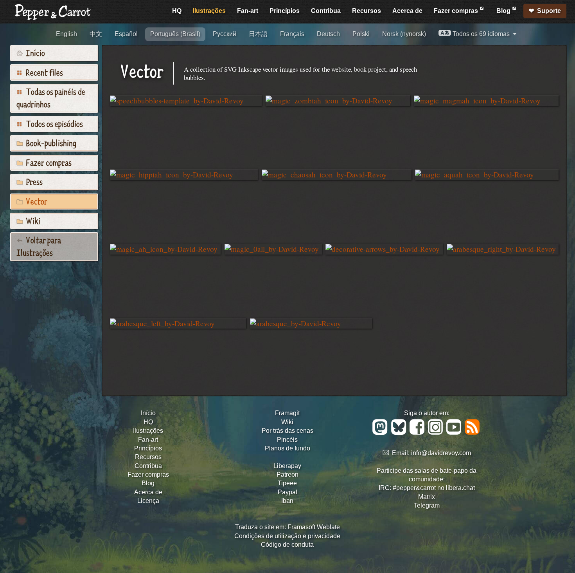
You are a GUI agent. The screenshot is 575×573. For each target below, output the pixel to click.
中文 (96, 34)
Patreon (287, 474)
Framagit (287, 413)
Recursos (366, 10)
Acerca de (407, 10)
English (66, 34)
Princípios (285, 10)
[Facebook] (418, 432)
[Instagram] (437, 432)
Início (34, 52)
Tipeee (287, 483)
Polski (361, 34)
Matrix (426, 496)
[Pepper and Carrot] (53, 18)
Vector (35, 201)
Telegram (427, 505)
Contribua (326, 10)
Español (126, 34)
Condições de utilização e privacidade (287, 536)
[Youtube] (455, 432)
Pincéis (287, 439)
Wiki (32, 220)
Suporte (549, 10)
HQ (176, 10)
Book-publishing (50, 142)
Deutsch (328, 34)
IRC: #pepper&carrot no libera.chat (427, 487)
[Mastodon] (381, 432)
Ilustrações (209, 10)
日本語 (258, 34)
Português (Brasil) (175, 34)
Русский (224, 34)
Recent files (43, 72)
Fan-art (247, 10)
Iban (287, 500)
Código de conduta (287, 544)
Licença (148, 500)
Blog (504, 10)
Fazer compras (457, 10)
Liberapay (287, 466)
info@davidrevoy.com (441, 453)
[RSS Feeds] (472, 432)
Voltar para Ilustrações (38, 245)
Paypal (287, 492)
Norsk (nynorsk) (404, 34)
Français (292, 34)
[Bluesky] (400, 432)
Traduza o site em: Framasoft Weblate (287, 527)
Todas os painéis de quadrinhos (50, 97)
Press (33, 181)
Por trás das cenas (287, 430)
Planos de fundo (287, 448)
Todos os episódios (53, 123)
